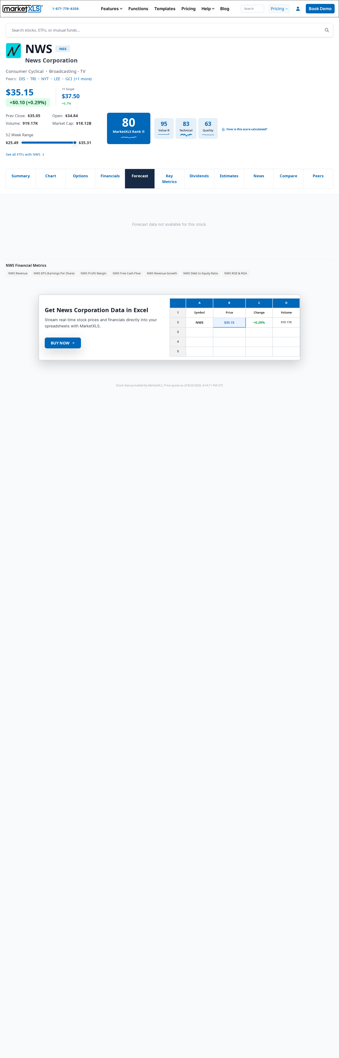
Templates (164, 8)
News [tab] (258, 175)
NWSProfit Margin (93, 273)
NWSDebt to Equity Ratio (200, 273)
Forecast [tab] (140, 175)
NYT (45, 78)
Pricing (188, 8)
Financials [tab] (110, 175)
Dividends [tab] (199, 175)
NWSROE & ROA (235, 273)
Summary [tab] (21, 175)
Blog (224, 8)
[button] (111, 9)
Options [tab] (80, 175)
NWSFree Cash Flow (127, 273)
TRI (33, 78)
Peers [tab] (318, 175)
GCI (68, 78)
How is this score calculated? (246, 129)
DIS (22, 78)
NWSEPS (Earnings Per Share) (54, 273)
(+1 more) (83, 78)
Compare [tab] (288, 175)
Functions (138, 8)
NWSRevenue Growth (162, 273)
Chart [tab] (50, 175)
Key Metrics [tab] (169, 178)
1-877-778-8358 (65, 9)
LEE (57, 78)
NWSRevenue (17, 273)
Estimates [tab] (229, 175)
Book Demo (320, 8)
